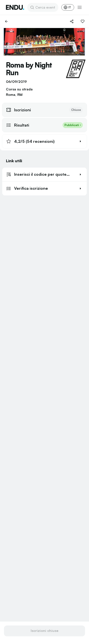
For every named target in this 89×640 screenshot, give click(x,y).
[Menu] (79, 7)
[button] (44, 141)
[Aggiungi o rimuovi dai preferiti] (82, 21)
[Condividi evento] (71, 21)
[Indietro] (6, 21)
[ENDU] (15, 7)
